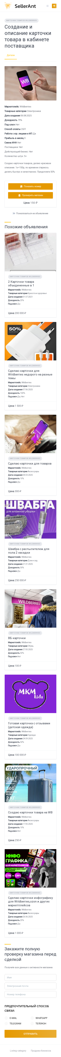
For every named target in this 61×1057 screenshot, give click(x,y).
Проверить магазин (32, 195)
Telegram (15, 1023)
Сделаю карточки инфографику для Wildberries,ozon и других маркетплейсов (30, 901)
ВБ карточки (17, 638)
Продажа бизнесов (41, 1050)
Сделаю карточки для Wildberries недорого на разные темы (30, 374)
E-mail (13, 1018)
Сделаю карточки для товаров (29, 463)
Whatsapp (41, 1018)
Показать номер (32, 186)
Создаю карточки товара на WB (30, 812)
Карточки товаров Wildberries (21, 20)
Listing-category (18, 1050)
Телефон (41, 1023)
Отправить (30, 1033)
